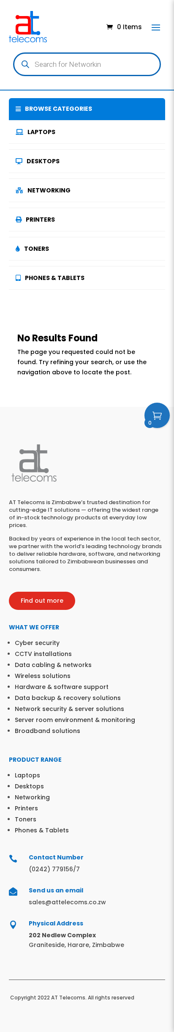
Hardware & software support (62, 687)
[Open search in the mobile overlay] (87, 64)
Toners (36, 248)
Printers (40, 219)
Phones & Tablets (54, 278)
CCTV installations (43, 654)
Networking (49, 190)
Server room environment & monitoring (75, 720)
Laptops (41, 132)
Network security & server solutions (69, 709)
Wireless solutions (43, 676)
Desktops (43, 161)
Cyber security (37, 643)
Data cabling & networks (53, 665)
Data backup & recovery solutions (68, 698)
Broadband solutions (47, 731)
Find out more (42, 600)
